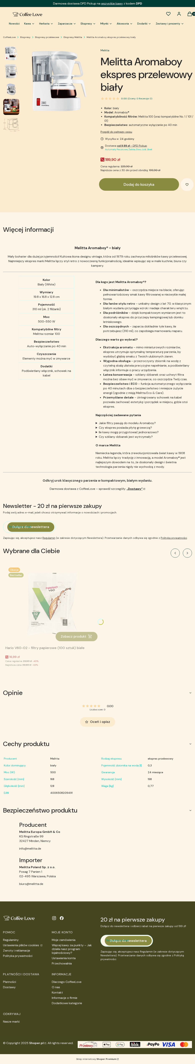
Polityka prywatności (17, 956)
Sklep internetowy (96, 1059)
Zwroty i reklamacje (16, 951)
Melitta (105, 50)
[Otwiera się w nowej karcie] (54, 918)
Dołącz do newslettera (30, 527)
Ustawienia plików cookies (21, 945)
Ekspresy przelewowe (47, 37)
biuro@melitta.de (31, 884)
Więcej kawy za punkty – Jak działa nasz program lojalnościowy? (72, 949)
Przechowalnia (62, 963)
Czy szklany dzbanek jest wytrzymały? (126, 437)
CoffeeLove (9, 37)
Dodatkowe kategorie (67, 1003)
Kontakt (57, 992)
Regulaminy (11, 940)
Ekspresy (25, 37)
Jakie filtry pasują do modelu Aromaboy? (127, 423)
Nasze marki (11, 1022)
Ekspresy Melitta (73, 37)
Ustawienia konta (64, 958)
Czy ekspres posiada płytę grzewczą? (125, 428)
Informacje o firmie (64, 998)
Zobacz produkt (73, 636)
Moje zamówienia (63, 940)
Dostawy (9, 987)
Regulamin (48, 538)
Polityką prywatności (174, 538)
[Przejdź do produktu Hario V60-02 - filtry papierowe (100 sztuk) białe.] (53, 604)
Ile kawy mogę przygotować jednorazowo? (129, 432)
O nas (56, 987)
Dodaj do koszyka (139, 184)
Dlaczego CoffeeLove (67, 982)
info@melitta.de (30, 849)
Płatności (9, 982)
